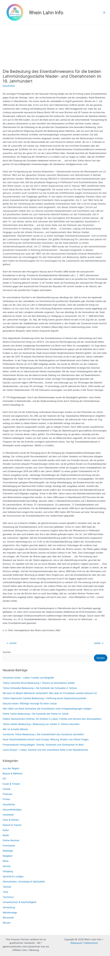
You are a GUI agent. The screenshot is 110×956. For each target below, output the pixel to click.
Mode (6, 835)
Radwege (8, 850)
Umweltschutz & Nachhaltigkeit (19, 902)
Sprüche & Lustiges (13, 876)
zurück (11, 643)
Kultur (6, 830)
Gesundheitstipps (12, 809)
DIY (4, 778)
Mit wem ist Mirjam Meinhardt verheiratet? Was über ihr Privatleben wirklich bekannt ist (50, 693)
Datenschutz (91, 943)
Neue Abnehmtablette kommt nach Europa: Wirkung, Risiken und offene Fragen (46, 739)
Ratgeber (8, 856)
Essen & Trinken (11, 784)
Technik (7, 886)
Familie (6, 789)
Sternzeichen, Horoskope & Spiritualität (24, 881)
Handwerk (8, 814)
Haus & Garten (11, 819)
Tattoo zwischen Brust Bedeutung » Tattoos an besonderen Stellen (39, 683)
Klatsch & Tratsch (12, 825)
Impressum (76, 943)
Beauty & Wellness (13, 773)
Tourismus (8, 897)
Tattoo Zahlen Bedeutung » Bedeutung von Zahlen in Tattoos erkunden (41, 724)
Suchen (7, 652)
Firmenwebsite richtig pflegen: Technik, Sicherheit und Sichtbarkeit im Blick (43, 744)
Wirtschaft (8, 917)
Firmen (6, 799)
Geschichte (9, 86)
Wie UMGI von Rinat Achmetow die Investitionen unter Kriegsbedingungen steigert (47, 708)
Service (7, 866)
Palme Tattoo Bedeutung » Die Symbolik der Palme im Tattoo (36, 713)
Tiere (5, 892)
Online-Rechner (11, 840)
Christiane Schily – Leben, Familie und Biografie (28, 677)
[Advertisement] (55, 45)
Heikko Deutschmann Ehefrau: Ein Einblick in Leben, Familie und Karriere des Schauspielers (52, 719)
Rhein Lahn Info (46, 12)
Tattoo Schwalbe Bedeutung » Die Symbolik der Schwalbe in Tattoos (40, 688)
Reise (6, 861)
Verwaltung (9, 907)
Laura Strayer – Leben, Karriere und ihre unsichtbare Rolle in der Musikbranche (45, 749)
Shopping (8, 871)
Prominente (9, 845)
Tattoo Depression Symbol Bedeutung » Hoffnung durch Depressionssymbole (44, 698)
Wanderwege (10, 912)
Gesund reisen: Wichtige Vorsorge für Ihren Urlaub (30, 703)
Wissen (6, 922)
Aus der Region (11, 768)
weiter (99, 643)
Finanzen (7, 794)
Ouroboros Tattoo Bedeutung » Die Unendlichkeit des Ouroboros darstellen (43, 734)
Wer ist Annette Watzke (15, 729)
